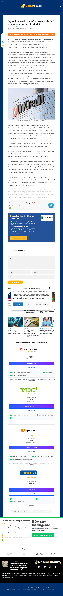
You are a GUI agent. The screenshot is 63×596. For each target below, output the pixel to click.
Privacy (33, 588)
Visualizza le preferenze (42, 304)
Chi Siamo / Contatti (41, 588)
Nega (28, 304)
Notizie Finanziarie (23, 19)
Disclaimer (50, 588)
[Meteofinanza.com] (31, 6)
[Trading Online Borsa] (47, 562)
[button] (49, 288)
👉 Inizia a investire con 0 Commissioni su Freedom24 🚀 (31, 34)
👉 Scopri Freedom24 (18, 238)
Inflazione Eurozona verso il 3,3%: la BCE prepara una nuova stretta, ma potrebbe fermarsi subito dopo (19, 567)
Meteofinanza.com (13, 19)
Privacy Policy (31, 308)
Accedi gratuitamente (43, 535)
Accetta (18, 304)
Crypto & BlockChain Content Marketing (20, 588)
